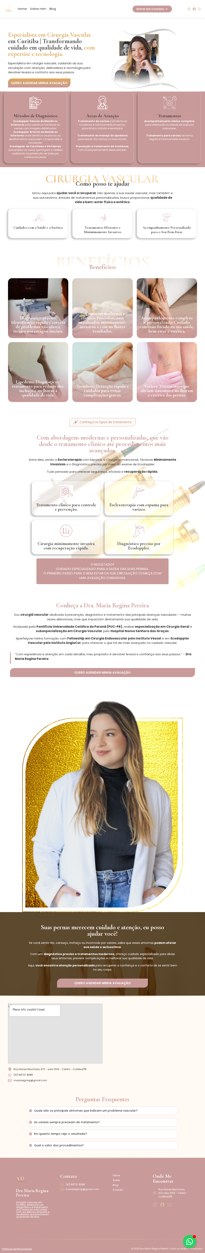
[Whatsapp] (199, 9)
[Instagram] (189, 9)
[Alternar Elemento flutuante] (189, 1241)
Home (22, 9)
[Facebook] (194, 9)
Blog (52, 9)
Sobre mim (38, 9)
